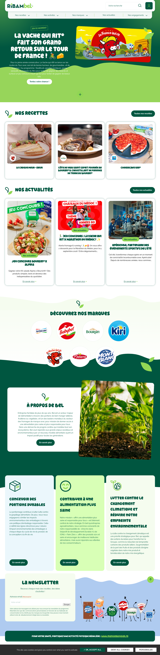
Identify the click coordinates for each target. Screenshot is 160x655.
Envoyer (67, 604)
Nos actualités (109, 15)
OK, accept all (93, 650)
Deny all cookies (120, 650)
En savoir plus (45, 442)
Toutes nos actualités (142, 190)
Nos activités (49, 15)
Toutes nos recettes (143, 113)
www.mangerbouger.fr (114, 636)
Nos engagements (136, 15)
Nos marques (78, 15)
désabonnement (26, 615)
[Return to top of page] (150, 579)
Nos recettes (21, 15)
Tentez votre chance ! (39, 81)
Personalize (146, 650)
